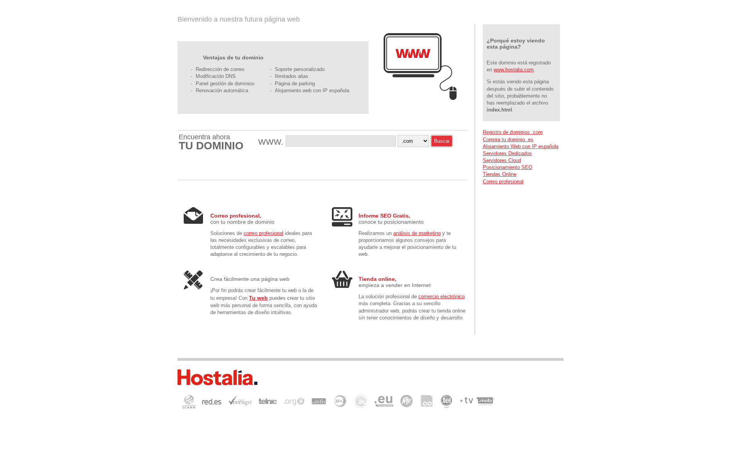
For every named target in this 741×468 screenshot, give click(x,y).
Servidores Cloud (502, 160)
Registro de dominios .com (513, 132)
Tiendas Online (499, 174)
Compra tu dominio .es (508, 139)
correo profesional (263, 233)
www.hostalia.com (514, 70)
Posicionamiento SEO (507, 167)
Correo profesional (503, 181)
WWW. (272, 141)
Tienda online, (377, 279)
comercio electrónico (441, 296)
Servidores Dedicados (507, 153)
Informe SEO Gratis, (384, 216)
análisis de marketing (417, 233)
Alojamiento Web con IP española (520, 146)
